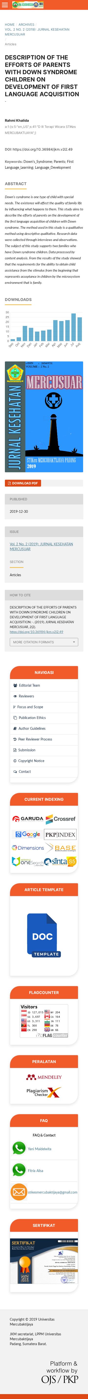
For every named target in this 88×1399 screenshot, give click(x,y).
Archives (26, 24)
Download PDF (24, 483)
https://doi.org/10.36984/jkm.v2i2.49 (43, 149)
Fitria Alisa (35, 1171)
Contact (24, 772)
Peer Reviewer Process (34, 739)
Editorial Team (29, 685)
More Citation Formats (33, 642)
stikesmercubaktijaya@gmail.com (52, 1192)
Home (10, 24)
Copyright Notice (30, 761)
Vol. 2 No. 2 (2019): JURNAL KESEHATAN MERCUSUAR (37, 31)
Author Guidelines (31, 728)
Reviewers (26, 696)
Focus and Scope (29, 707)
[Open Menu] (5, 5)
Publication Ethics (32, 718)
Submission (26, 750)
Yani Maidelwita (39, 1149)
